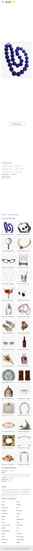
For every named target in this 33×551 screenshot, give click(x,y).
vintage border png (7, 166)
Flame (18, 502)
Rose (3, 522)
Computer (19, 534)
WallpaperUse (20, 519)
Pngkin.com (5, 539)
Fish (17, 531)
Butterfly (18, 505)
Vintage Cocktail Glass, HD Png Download (12, 300)
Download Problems (13, 215)
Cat (17, 507)
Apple (3, 505)
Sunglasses (5, 507)
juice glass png (18, 171)
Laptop (18, 513)
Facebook (4, 542)
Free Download (16, 124)
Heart (3, 502)
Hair (17, 528)
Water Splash (19, 536)
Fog (17, 516)
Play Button (5, 513)
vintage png (18, 166)
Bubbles (4, 516)
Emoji (17, 522)
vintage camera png (7, 169)
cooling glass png (6, 171)
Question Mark (20, 539)
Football (4, 528)
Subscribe (19, 510)
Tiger (3, 519)
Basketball (4, 510)
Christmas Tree (6, 525)
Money (18, 542)
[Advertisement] (16, 24)
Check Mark (19, 525)
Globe (3, 534)
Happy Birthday (6, 531)
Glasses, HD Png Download (9, 349)
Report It (4, 215)
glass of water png (20, 169)
